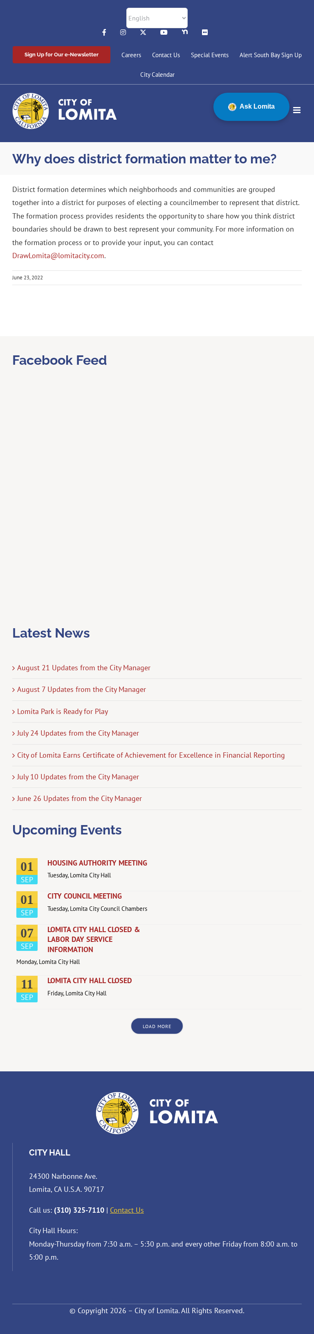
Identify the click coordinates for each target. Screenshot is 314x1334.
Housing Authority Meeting (97, 863)
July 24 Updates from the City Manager (78, 733)
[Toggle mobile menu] (297, 110)
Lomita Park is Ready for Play (62, 711)
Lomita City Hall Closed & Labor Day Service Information (93, 939)
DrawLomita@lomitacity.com (58, 255)
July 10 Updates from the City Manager (78, 776)
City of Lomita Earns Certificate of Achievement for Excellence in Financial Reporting (151, 755)
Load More (157, 1026)
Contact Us (127, 1210)
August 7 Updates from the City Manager (81, 689)
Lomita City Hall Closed (89, 980)
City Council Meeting (84, 896)
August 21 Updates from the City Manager (83, 667)
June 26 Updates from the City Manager (79, 798)
